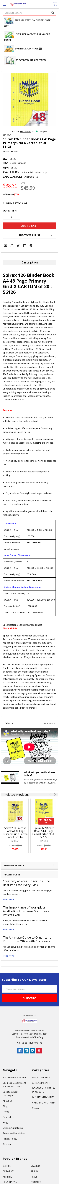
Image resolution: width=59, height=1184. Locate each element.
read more (8, 899)
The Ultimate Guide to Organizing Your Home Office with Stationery (27, 939)
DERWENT (8, 1171)
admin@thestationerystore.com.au (29, 1030)
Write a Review (10, 151)
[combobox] (29, 12)
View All (36, 1107)
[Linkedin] (24, 245)
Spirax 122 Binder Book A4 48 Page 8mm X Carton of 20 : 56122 (44, 832)
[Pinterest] (31, 245)
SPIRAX (34, 1171)
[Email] (5, 245)
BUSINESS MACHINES (43, 1097)
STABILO (35, 1165)
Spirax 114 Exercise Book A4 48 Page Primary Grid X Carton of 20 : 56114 (15, 832)
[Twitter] (18, 245)
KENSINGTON (10, 1182)
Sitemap (7, 1144)
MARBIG (7, 1165)
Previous (50, 794)
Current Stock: (15, 203)
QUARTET (36, 1182)
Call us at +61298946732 (29, 1042)
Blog (5, 1106)
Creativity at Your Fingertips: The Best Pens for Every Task (26, 883)
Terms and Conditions (14, 1133)
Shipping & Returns (13, 1127)
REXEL (34, 1176)
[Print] (12, 245)
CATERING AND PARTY (43, 1102)
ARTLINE (7, 1176)
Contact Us (8, 1117)
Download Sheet (33, 624)
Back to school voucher (15, 1077)
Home (6, 1111)
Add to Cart (48, 821)
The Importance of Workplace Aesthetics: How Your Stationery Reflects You (26, 911)
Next (54, 794)
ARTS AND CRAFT (41, 1082)
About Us (7, 1100)
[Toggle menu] (4, 4)
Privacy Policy (10, 1138)
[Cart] (55, 4)
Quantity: (9, 210)
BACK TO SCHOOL (41, 1077)
